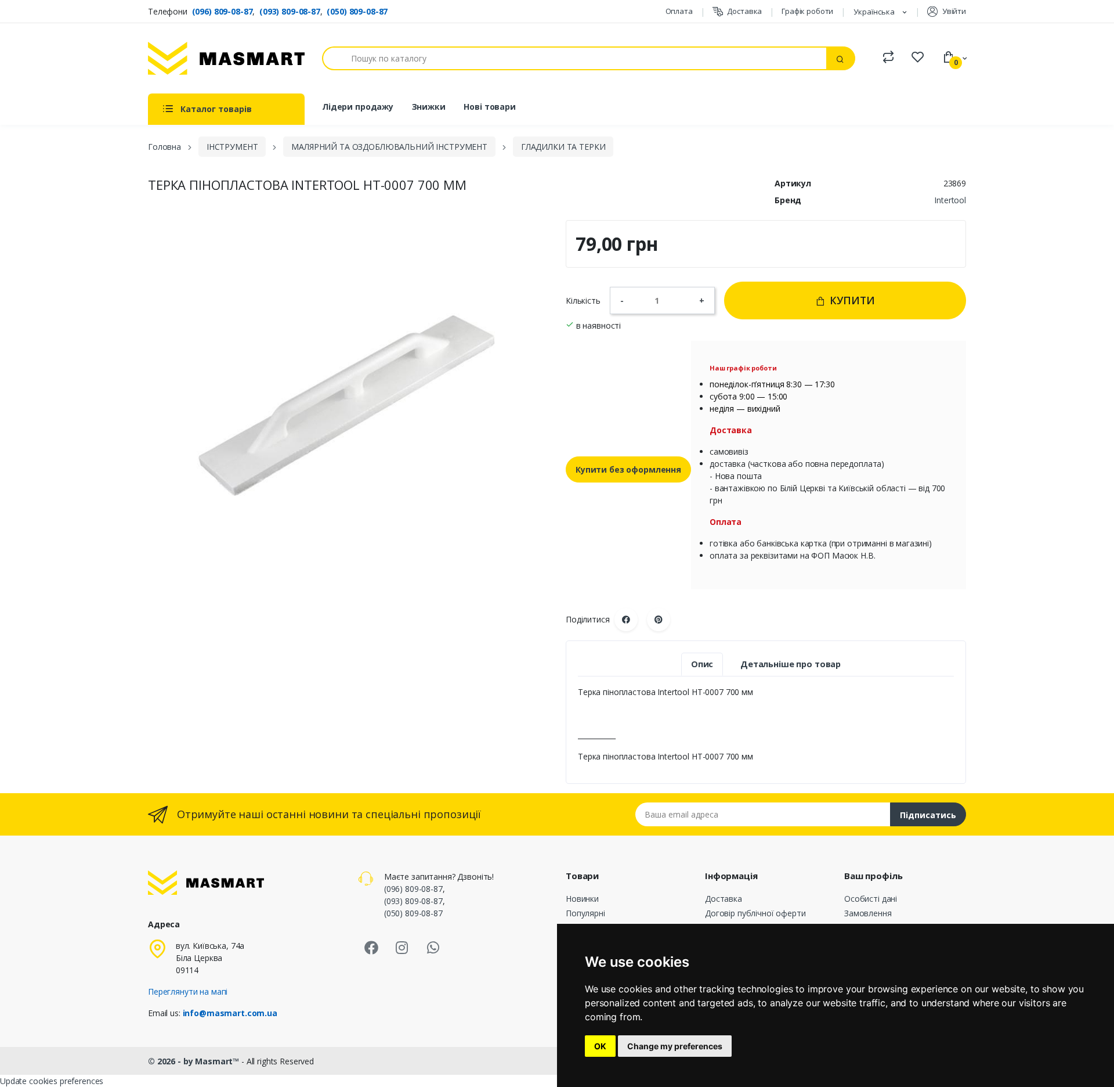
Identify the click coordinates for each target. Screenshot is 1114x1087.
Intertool (950, 200)
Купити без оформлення (628, 469)
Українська (874, 11)
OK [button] (600, 1046)
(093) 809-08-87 (289, 11)
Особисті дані (870, 898)
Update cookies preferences (51, 1080)
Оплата (679, 11)
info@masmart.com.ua (230, 1012)
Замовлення (868, 913)
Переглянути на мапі (187, 991)
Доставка (744, 11)
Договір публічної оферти (755, 913)
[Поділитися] (626, 619)
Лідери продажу (357, 106)
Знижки (429, 106)
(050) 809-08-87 (357, 11)
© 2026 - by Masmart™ (194, 1061)
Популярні (585, 913)
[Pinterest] (658, 619)
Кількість (583, 300)
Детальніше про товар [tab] (790, 664)
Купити (851, 300)
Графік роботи (807, 11)
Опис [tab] (702, 664)
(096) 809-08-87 (222, 11)
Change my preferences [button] (674, 1046)
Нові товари (489, 106)
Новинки (582, 898)
